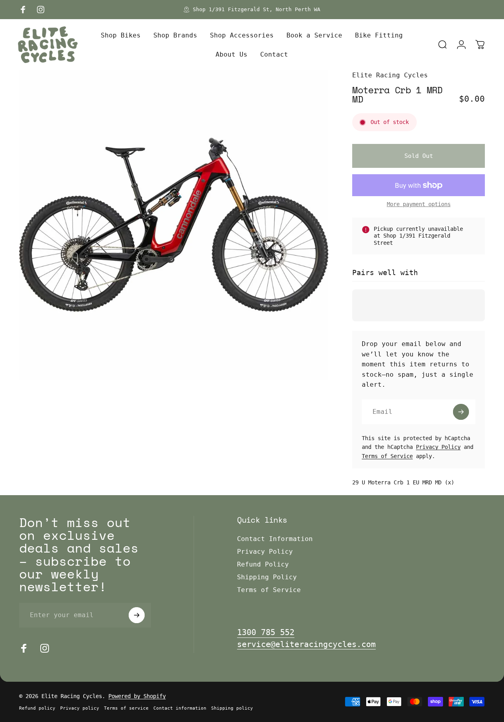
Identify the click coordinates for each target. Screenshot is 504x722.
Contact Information (275, 539)
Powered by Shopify (137, 696)
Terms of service (126, 708)
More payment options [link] (419, 204)
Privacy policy (79, 708)
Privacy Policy (438, 447)
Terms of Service (387, 456)
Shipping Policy (267, 577)
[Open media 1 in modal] (173, 225)
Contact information (179, 708)
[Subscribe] (461, 412)
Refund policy (37, 708)
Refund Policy (263, 564)
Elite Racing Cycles (390, 75)
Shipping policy (232, 708)
